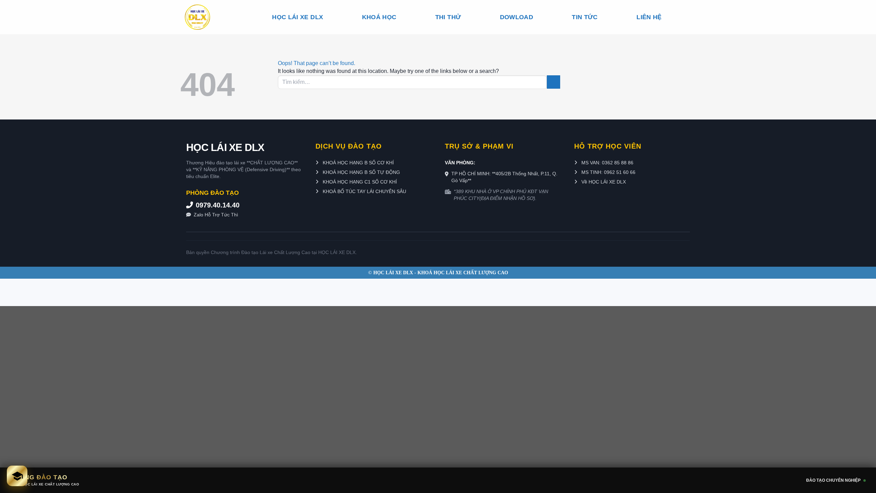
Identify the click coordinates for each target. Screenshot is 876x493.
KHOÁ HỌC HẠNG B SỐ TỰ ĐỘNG (360, 172)
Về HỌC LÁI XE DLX (603, 182)
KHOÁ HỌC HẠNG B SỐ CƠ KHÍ (357, 162)
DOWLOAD (516, 17)
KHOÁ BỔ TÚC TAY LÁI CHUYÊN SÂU (363, 191)
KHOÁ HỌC (379, 17)
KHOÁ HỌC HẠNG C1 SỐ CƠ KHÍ (359, 182)
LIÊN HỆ (648, 17)
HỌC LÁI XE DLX (297, 17)
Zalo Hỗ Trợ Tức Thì (216, 214)
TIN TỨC (584, 17)
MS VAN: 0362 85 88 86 (606, 162)
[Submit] (553, 82)
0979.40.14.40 (218, 205)
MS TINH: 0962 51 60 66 (607, 172)
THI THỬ (448, 17)
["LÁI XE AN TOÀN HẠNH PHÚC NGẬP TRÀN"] (209, 17)
